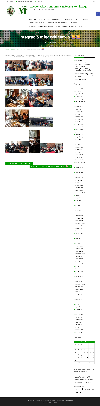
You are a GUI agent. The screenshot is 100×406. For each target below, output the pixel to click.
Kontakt (58, 26)
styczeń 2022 (79, 215)
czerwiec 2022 (79, 203)
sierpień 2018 (79, 319)
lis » (90, 362)
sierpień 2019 (79, 289)
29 (90, 357)
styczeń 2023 (79, 185)
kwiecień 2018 (79, 329)
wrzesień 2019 (79, 286)
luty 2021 (77, 243)
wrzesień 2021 (79, 225)
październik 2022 (80, 192)
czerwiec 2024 (79, 142)
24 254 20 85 (40, 1)
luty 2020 (77, 274)
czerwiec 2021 (79, 233)
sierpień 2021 (78, 228)
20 (84, 355)
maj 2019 (77, 297)
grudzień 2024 (79, 127)
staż (78, 386)
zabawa (78, 392)
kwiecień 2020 (79, 269)
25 (78, 357)
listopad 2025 (79, 99)
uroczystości (80, 389)
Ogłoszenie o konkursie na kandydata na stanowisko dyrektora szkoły (82, 64)
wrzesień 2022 (79, 195)
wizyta (93, 389)
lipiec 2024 (78, 139)
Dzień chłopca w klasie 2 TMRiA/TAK (19, 163)
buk (89, 379)
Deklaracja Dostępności (69, 26)
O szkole (40, 19)
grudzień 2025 (79, 96)
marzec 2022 (78, 210)
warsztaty (89, 389)
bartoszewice (82, 379)
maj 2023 (77, 175)
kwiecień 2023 (79, 177)
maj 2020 (77, 266)
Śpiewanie (84, 393)
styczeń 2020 (79, 276)
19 (81, 355)
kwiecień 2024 (79, 147)
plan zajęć (83, 384)
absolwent (84, 377)
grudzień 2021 (79, 218)
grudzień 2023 (79, 157)
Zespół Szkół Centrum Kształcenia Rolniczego (58, 6)
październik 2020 (80, 253)
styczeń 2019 (79, 307)
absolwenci (76, 377)
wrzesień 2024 (79, 134)
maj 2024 (77, 144)
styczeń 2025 (79, 124)
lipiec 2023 (78, 170)
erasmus (76, 382)
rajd (93, 384)
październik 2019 (80, 284)
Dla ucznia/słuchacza (53, 19)
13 (84, 352)
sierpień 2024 (79, 137)
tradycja (82, 386)
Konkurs (83, 382)
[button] (98, 14)
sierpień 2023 (79, 167)
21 (87, 355)
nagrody (75, 384)
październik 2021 (80, 223)
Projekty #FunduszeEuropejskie (57, 22)
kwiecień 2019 (79, 299)
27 (84, 357)
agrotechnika (76, 379)
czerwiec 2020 (79, 264)
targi (80, 386)
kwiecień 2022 (79, 208)
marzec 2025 (78, 119)
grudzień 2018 (79, 309)
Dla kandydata (68, 19)
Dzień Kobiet (78, 60)
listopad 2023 (79, 160)
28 (87, 357)
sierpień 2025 (79, 106)
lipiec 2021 (78, 231)
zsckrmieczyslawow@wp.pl (25, 1)
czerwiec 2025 (79, 111)
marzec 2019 (78, 302)
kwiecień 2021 (79, 238)
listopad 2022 (79, 190)
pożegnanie (90, 384)
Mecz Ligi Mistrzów (80, 79)
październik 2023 (80, 162)
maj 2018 (77, 327)
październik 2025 (80, 101)
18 (78, 355)
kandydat (80, 382)
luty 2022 (77, 213)
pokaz (86, 384)
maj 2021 (77, 236)
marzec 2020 (79, 271)
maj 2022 (77, 205)
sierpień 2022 (79, 198)
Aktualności (32, 19)
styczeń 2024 (79, 154)
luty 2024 (77, 152)
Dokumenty (85, 19)
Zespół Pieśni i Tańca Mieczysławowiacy (41, 26)
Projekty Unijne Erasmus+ (36, 22)
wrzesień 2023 (79, 165)
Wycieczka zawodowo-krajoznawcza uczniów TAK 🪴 (47, 166)
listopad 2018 (79, 312)
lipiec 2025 (78, 109)
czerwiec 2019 (79, 294)
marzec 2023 (78, 180)
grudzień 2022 (79, 187)
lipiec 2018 (78, 322)
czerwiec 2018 (79, 324)
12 (81, 352)
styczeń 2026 (79, 94)
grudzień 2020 (79, 248)
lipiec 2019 (78, 291)
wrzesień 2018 (79, 317)
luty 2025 (77, 121)
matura (89, 382)
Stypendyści (74, 22)
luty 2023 (77, 182)
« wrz (78, 362)
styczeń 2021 (78, 246)
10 (75, 352)
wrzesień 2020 (79, 256)
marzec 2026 (79, 89)
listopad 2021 (79, 220)
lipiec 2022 (78, 200)
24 (75, 357)
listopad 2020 (79, 251)
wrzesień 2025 (79, 104)
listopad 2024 (79, 129)
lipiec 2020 (78, 261)
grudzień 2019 (79, 279)
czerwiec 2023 (79, 172)
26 (81, 357)
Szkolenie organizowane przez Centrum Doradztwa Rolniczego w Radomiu (84, 75)
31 (75, 360)
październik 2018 (80, 314)
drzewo (91, 379)
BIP (77, 19)
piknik (79, 384)
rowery (75, 386)
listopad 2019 (79, 281)
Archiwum (81, 26)
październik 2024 (80, 132)
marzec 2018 (78, 332)
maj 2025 (77, 114)
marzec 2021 (78, 241)
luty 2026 (78, 91)
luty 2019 (77, 304)
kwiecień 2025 (79, 116)
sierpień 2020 (79, 258)
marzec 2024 (79, 149)
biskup (86, 379)
